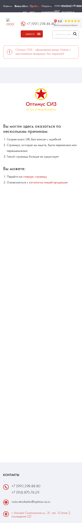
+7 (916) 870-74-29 (25, 492)
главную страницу (35, 176)
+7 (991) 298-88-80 (41, 23)
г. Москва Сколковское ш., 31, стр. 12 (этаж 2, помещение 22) (41, 514)
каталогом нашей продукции (48, 182)
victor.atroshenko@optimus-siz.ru (31, 502)
